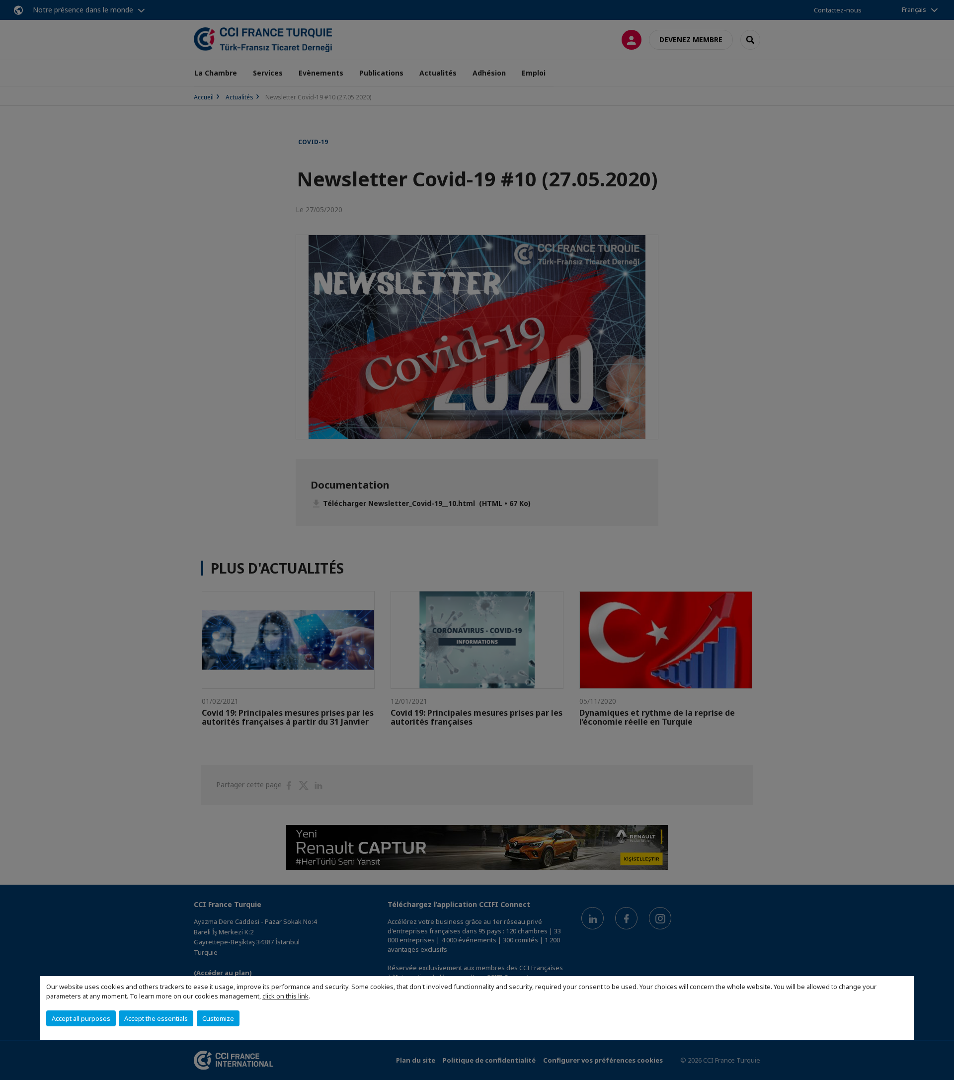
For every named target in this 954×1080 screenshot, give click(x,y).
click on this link (285, 996)
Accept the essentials (156, 1018)
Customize (218, 1018)
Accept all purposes (81, 1018)
